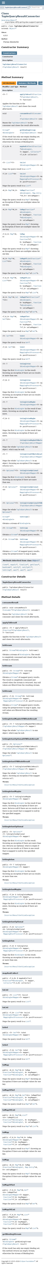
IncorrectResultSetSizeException (19, 785)
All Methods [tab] (9, 83)
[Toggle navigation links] (3, 2)
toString (6, 570)
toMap (22, 190)
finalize (23, 565)
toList (23, 162)
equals (13, 565)
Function (29, 190)
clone (4, 565)
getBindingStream (27, 130)
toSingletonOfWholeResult (31, 454)
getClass (34, 565)
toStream (24, 517)
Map (9, 190)
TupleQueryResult (11, 67)
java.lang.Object (8, 20)
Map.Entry (29, 1167)
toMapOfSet (25, 297)
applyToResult (26, 94)
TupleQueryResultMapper (31, 443)
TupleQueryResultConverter (17, 7)
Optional (10, 470)
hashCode (6, 567)
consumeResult (26, 113)
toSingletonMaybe (27, 402)
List (8, 162)
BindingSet (8, 133)
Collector (35, 152)
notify (16, 567)
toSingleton (25, 364)
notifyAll (26, 567)
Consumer (7, 610)
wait (15, 570)
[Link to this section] (31, 47)
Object (12, 28)
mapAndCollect (26, 146)
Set (3, 319)
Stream (5, 130)
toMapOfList (25, 259)
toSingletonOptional (29, 470)
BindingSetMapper (28, 165)
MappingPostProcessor (29, 179)
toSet (22, 336)
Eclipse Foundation (27, 1261)
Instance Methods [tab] (27, 83)
